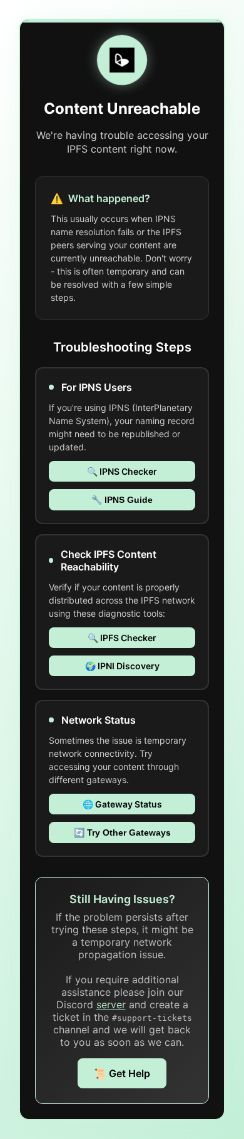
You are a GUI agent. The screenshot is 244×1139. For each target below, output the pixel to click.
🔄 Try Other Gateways (122, 833)
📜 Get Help (122, 1073)
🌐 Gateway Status (122, 804)
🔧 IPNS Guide (122, 500)
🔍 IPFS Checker (122, 637)
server (111, 1004)
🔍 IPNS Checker (122, 471)
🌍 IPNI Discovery (122, 666)
